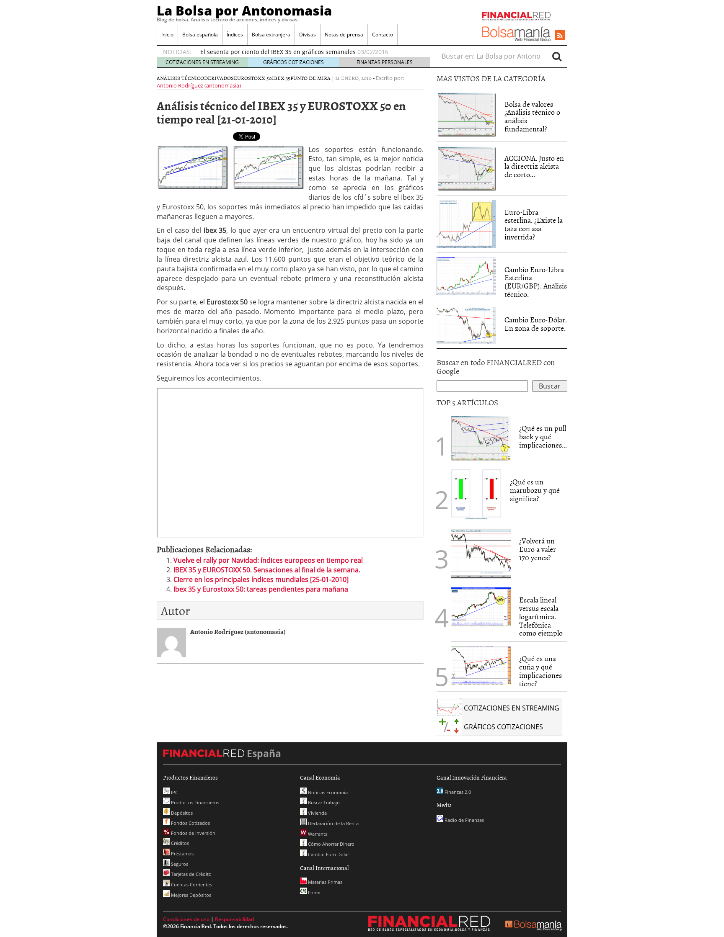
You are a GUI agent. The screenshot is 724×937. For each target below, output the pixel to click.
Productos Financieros (194, 802)
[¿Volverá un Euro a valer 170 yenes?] (481, 553)
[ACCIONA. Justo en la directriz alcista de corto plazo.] (466, 167)
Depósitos (181, 813)
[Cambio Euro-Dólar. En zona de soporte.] (466, 324)
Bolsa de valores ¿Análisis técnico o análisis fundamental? (532, 116)
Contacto (382, 34)
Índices (235, 34)
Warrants (317, 834)
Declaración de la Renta (333, 823)
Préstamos (182, 853)
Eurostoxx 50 (253, 78)
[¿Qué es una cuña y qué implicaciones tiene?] (481, 664)
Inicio (167, 34)
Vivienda (317, 813)
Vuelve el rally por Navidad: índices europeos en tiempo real (268, 560)
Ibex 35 (281, 78)
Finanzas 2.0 (457, 792)
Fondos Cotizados (190, 823)
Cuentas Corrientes (191, 884)
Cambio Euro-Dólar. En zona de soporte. (535, 324)
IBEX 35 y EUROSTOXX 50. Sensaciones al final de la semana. (266, 569)
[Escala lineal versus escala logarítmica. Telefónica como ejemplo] (481, 606)
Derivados (219, 78)
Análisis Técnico (180, 78)
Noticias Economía (327, 792)
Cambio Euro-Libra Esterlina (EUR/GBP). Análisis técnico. (535, 282)
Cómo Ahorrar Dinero (330, 844)
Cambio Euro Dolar (328, 854)
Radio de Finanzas (463, 820)
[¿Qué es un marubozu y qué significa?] (476, 494)
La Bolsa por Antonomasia (244, 10)
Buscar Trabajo (323, 802)
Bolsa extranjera (271, 34)
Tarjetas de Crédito (191, 874)
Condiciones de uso (186, 919)
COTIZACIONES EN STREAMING (202, 62)
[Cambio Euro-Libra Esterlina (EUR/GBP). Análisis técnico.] (466, 275)
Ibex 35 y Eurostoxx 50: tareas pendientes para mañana (260, 589)
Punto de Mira (310, 78)
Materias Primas (324, 882)
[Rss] (560, 35)
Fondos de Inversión (192, 833)
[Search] (557, 56)
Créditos (179, 843)
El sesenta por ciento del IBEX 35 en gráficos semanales (278, 52)
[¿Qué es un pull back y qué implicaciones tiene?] (481, 437)
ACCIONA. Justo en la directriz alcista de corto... (534, 166)
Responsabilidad (234, 919)
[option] (307, 52)
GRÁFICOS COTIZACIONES (293, 62)
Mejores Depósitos (190, 895)
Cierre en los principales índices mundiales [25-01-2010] (261, 579)
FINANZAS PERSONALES (385, 62)
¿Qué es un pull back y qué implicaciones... (543, 436)
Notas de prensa (344, 34)
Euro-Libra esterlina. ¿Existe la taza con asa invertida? (533, 224)
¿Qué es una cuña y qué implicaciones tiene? (540, 671)
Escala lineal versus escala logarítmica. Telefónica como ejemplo (541, 616)
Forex (313, 892)
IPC (174, 792)
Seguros (179, 864)
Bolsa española (200, 34)
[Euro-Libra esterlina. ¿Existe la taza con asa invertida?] (466, 223)
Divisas (307, 34)
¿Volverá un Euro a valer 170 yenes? (537, 549)
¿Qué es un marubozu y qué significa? (535, 490)
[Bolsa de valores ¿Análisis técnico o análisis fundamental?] (466, 113)
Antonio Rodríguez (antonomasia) (199, 85)
